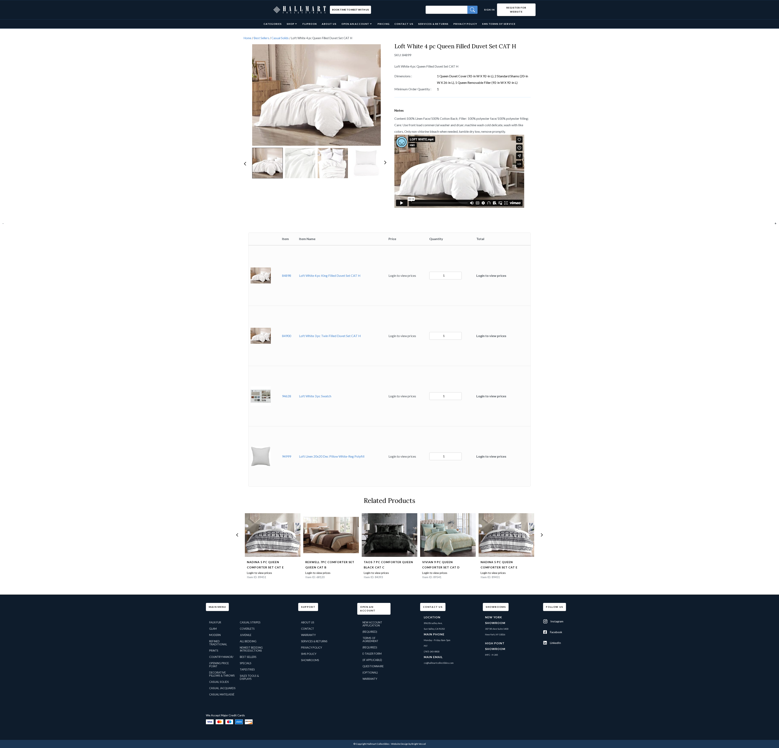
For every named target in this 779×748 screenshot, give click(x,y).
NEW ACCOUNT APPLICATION (372, 624)
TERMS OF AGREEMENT (370, 639)
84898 (286, 275)
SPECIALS (245, 663)
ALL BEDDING (248, 641)
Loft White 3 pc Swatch (315, 396)
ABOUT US (307, 622)
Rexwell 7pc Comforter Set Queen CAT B (329, 564)
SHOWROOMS (310, 660)
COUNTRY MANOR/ (221, 657)
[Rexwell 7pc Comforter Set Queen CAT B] (331, 535)
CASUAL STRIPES (250, 622)
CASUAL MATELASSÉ (221, 694)
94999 (286, 456)
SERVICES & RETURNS (314, 641)
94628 (286, 396)
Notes (399, 110)
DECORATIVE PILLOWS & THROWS (222, 674)
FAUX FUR (215, 622)
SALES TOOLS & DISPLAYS (249, 677)
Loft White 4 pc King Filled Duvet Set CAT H (329, 275)
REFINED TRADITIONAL (218, 643)
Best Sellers (261, 38)
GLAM (213, 628)
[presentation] (237, 535)
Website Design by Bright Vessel (408, 743)
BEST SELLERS (248, 657)
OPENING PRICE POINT (219, 665)
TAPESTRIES (247, 669)
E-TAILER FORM (372, 653)
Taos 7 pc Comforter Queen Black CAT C (388, 564)
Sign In (489, 9)
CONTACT (307, 628)
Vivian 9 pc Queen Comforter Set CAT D (441, 564)
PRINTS (213, 650)
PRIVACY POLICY (311, 647)
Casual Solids (280, 38)
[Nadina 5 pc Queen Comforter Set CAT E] (272, 535)
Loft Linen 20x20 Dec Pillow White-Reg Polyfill (331, 456)
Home (247, 38)
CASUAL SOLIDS (219, 681)
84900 (286, 336)
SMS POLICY (308, 653)
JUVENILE (245, 635)
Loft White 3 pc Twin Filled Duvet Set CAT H (330, 336)
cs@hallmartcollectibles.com (439, 663)
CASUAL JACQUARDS (222, 688)
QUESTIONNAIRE (373, 666)
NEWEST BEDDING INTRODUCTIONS (251, 649)
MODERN (215, 635)
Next (385, 162)
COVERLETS (247, 628)
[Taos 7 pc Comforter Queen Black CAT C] (389, 535)
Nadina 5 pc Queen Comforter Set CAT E (265, 564)
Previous (245, 163)
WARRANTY (308, 635)
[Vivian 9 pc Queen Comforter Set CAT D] (448, 535)
